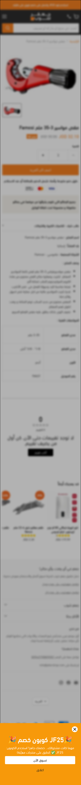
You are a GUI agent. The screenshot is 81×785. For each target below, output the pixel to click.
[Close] (75, 729)
